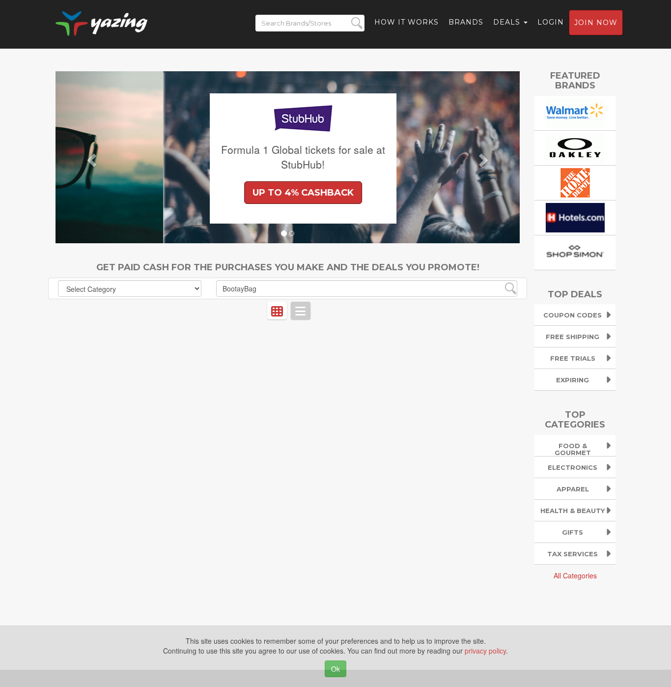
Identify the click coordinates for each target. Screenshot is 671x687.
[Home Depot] (575, 181)
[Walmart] (575, 111)
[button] (90, 157)
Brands (465, 22)
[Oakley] (575, 146)
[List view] (300, 310)
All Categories (575, 575)
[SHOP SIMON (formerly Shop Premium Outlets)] (575, 251)
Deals (508, 22)
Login (550, 22)
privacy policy (485, 651)
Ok (335, 669)
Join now (595, 22)
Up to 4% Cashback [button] (195, 192)
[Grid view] (277, 310)
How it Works (406, 22)
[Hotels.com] (575, 216)
